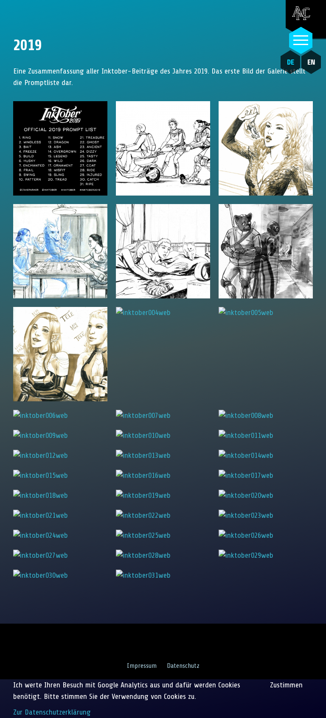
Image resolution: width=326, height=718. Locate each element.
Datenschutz (183, 666)
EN (311, 62)
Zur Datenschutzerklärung (52, 712)
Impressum (142, 666)
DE (290, 62)
